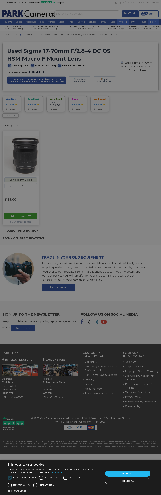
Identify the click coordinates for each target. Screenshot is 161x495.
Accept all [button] (128, 473)
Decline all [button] (127, 481)
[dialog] (80, 477)
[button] (54, 491)
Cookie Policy (56, 472)
